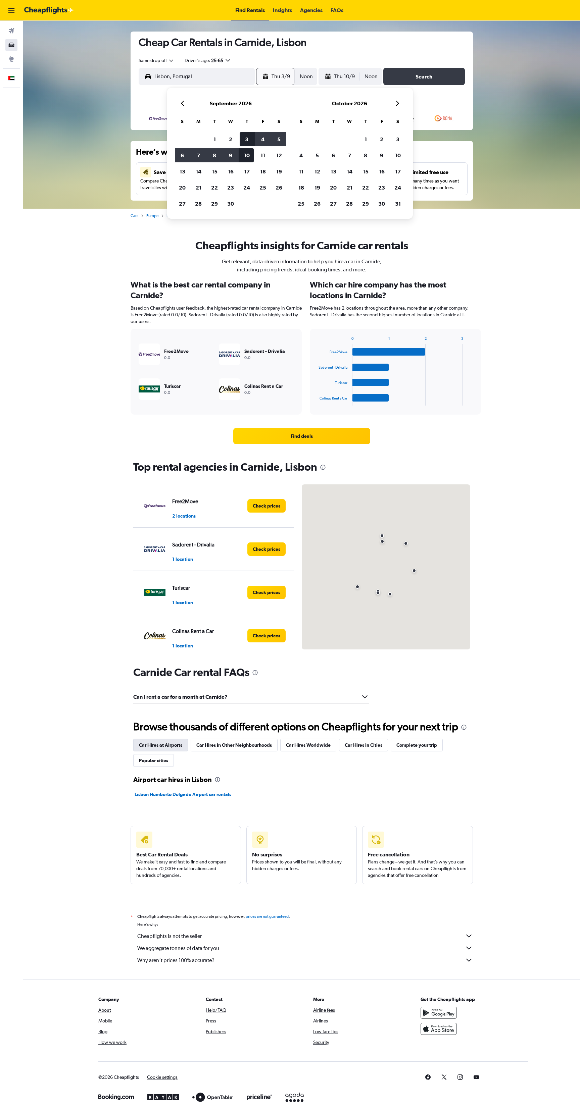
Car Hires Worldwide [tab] (308, 745)
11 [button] (262, 155)
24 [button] (246, 187)
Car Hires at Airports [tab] (160, 745)
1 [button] (214, 139)
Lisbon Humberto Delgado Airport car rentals (183, 794)
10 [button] (247, 155)
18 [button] (263, 171)
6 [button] (182, 155)
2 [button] (230, 139)
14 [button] (198, 171)
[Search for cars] (11, 45)
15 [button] (215, 171)
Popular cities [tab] (153, 760)
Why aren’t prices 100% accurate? (175, 960)
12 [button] (279, 155)
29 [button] (214, 204)
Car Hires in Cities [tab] (363, 745)
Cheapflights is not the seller (169, 936)
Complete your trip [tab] (416, 745)
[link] (301, 436)
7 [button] (198, 155)
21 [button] (198, 187)
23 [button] (230, 187)
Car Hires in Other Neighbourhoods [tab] (234, 745)
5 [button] (279, 139)
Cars (134, 215)
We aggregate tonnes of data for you (178, 948)
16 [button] (231, 171)
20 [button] (182, 187)
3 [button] (246, 139)
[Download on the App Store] (439, 1029)
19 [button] (279, 171)
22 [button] (214, 187)
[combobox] (156, 60)
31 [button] (398, 204)
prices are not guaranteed (267, 916)
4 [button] (262, 139)
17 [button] (247, 171)
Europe (152, 215)
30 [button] (230, 204)
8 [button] (214, 155)
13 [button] (182, 171)
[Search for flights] (11, 31)
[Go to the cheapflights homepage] (49, 10)
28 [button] (198, 204)
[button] (11, 10)
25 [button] (262, 187)
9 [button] (230, 155)
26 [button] (279, 187)
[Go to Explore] (11, 59)
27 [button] (182, 204)
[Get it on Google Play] (439, 1013)
